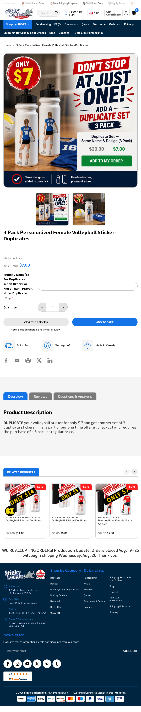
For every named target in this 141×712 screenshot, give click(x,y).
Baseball (55, 601)
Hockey (54, 583)
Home (7, 45)
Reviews (70, 24)
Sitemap (114, 612)
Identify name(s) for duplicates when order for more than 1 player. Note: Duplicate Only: (18, 286)
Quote (85, 24)
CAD (96, 13)
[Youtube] (27, 663)
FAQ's (57, 24)
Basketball (56, 607)
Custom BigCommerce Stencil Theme (93, 692)
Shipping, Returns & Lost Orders (24, 32)
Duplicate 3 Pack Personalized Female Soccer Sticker (116, 520)
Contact (64, 32)
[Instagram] (17, 663)
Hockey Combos (59, 595)
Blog (52, 32)
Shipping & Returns (120, 606)
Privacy (129, 24)
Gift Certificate (113, 13)
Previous (7, 120)
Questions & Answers (75, 396)
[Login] (126, 13)
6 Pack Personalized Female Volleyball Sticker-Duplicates (24, 518)
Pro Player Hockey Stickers (64, 589)
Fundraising (43, 24)
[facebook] (7, 663)
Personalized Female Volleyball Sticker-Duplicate (69, 518)
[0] (133, 13)
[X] (37, 663)
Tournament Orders (106, 24)
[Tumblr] (56, 663)
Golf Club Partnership (89, 32)
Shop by (16, 24)
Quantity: (10, 307)
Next (133, 120)
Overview (15, 396)
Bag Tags (55, 577)
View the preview (36, 322)
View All (55, 612)
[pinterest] (47, 663)
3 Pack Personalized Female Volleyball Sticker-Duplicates (52, 45)
